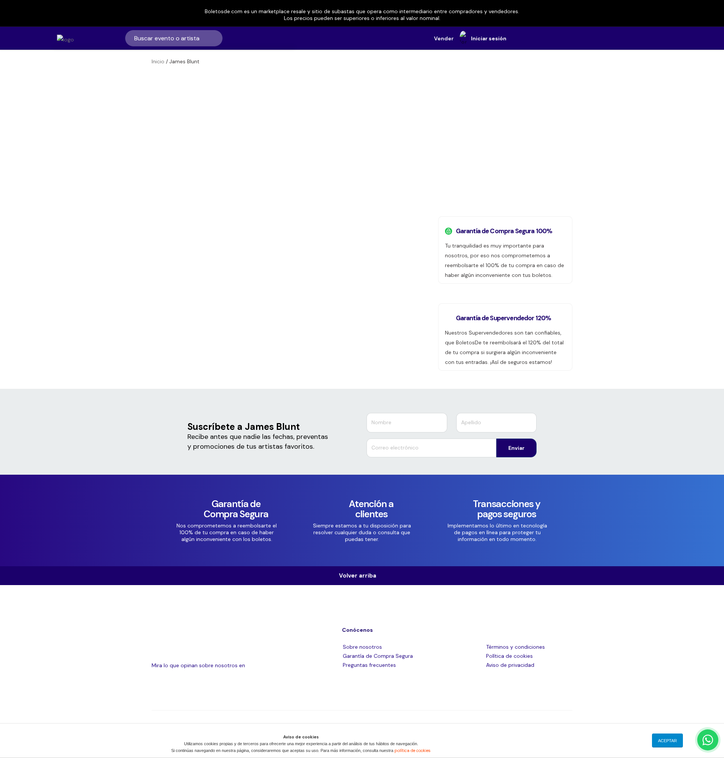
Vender (444, 38)
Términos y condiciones (515, 646)
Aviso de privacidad (510, 665)
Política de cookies (509, 656)
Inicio (158, 61)
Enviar (516, 448)
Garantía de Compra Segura (378, 656)
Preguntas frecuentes (369, 665)
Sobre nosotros (362, 646)
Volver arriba (360, 575)
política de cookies (412, 750)
